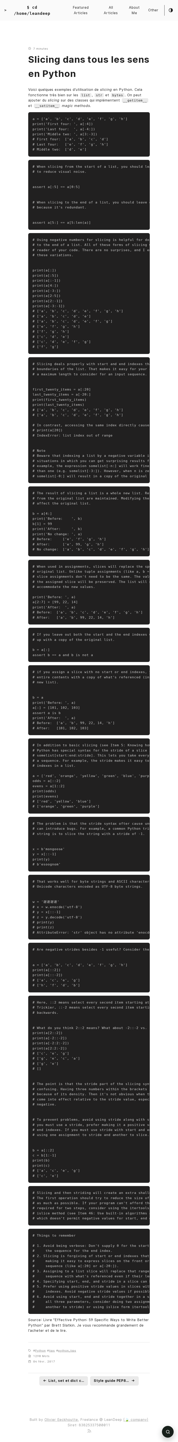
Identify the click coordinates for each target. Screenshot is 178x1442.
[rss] (89, 1430)
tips (52, 1350)
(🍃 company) (135, 1420)
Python (40, 1350)
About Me (134, 10)
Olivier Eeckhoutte (61, 1420)
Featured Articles (81, 10)
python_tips (67, 1350)
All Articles (111, 10)
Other (153, 10)
